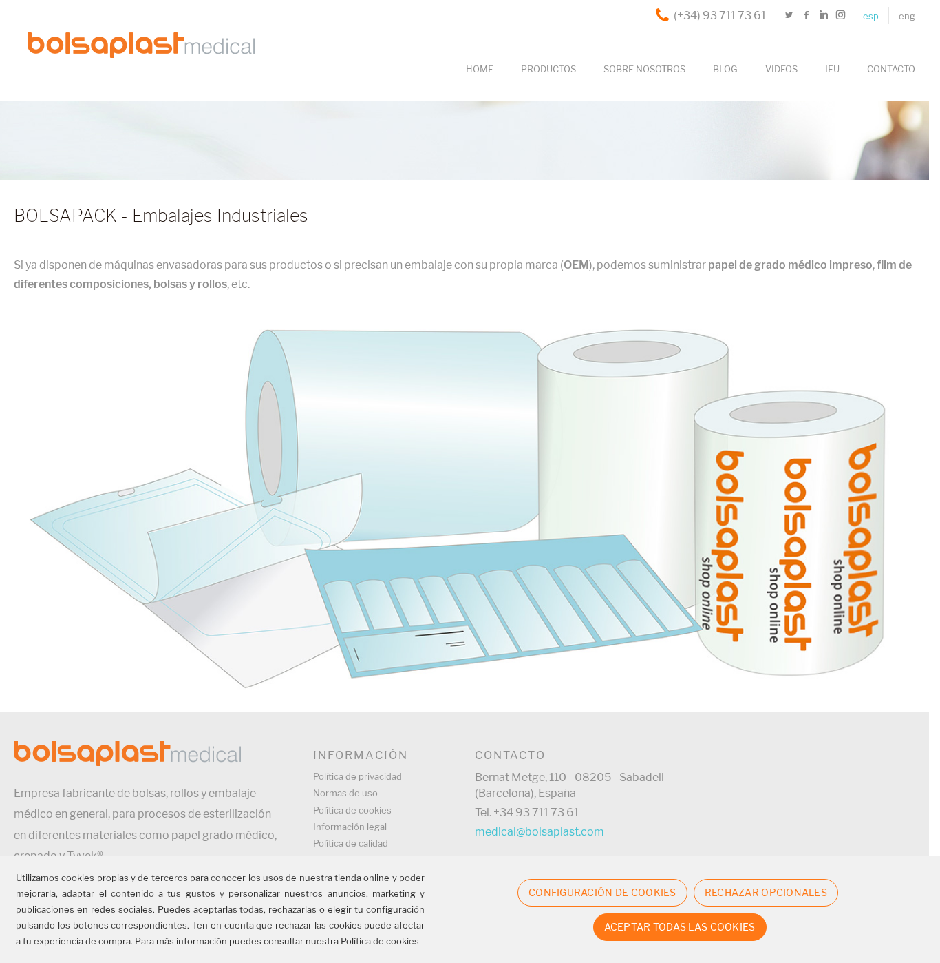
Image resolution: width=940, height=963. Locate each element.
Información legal (350, 826)
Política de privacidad (357, 776)
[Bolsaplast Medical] (134, 23)
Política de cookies (352, 810)
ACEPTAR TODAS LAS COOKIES (680, 927)
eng (907, 15)
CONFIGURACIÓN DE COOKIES (602, 892)
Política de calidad (350, 843)
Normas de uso (345, 792)
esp (871, 15)
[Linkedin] (823, 15)
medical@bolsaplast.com (539, 831)
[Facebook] (806, 15)
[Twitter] (789, 15)
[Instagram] (840, 15)
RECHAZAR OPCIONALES (766, 892)
